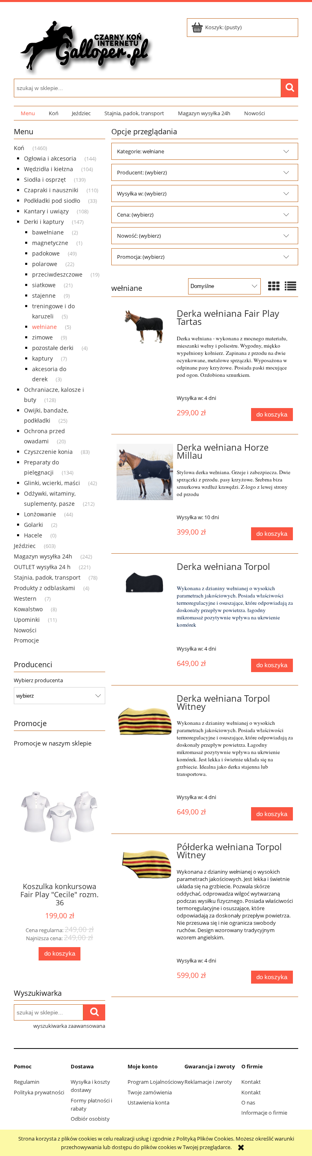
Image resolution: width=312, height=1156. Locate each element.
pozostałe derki (53, 348)
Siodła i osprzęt (45, 179)
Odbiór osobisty (90, 1118)
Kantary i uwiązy (46, 211)
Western (25, 598)
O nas (248, 1102)
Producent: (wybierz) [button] (142, 172)
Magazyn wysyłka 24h (43, 556)
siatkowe (44, 285)
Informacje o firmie (264, 1112)
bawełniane (48, 232)
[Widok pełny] (290, 286)
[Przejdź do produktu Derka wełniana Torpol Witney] (145, 723)
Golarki (33, 525)
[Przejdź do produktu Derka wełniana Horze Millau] (145, 472)
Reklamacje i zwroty (208, 1081)
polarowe (44, 264)
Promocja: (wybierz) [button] (141, 256)
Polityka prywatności (39, 1092)
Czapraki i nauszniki (51, 190)
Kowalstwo (28, 609)
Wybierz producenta (38, 680)
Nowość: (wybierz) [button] (139, 235)
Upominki (27, 619)
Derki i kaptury (44, 222)
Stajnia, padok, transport (47, 577)
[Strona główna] (85, 45)
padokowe (46, 253)
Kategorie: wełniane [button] (140, 151)
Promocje (26, 640)
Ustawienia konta (148, 1102)
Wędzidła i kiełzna (48, 169)
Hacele (33, 535)
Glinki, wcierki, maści (52, 483)
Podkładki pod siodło (52, 200)
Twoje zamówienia (150, 1092)
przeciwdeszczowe (57, 274)
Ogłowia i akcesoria (50, 158)
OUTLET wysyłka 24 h (42, 567)
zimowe (42, 337)
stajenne (44, 295)
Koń (19, 148)
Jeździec (25, 546)
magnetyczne (50, 243)
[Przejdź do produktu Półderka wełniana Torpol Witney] (145, 865)
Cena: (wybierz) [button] (135, 214)
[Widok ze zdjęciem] (274, 286)
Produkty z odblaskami (44, 588)
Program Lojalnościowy (156, 1081)
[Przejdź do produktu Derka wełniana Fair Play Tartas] (145, 328)
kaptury (42, 358)
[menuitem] (28, 113)
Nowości (25, 630)
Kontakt (251, 1081)
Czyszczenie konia (48, 452)
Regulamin (26, 1081)
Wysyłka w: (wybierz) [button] (142, 193)
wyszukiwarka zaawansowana (69, 1025)
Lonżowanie (40, 514)
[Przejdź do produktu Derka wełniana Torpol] (145, 581)
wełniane (44, 327)
